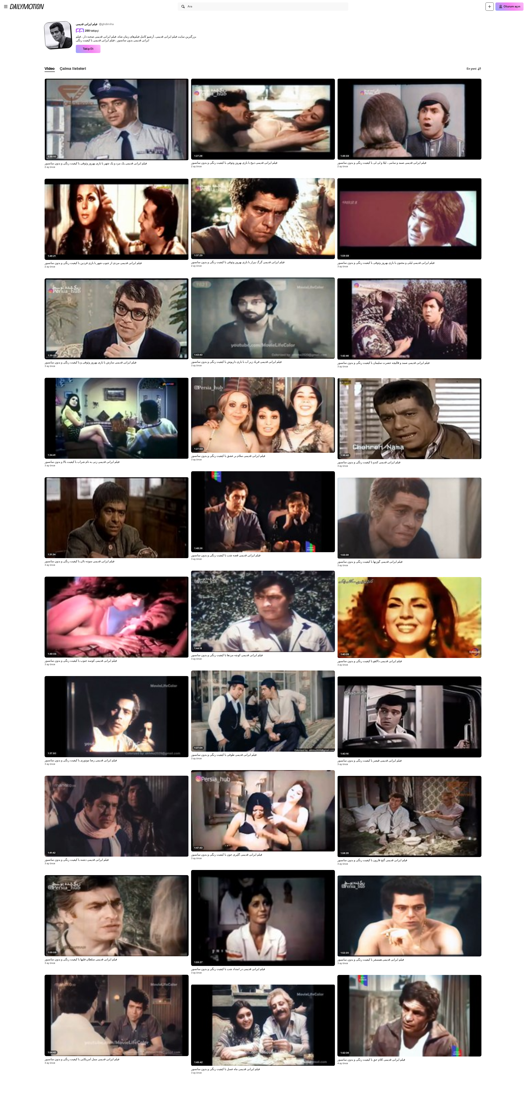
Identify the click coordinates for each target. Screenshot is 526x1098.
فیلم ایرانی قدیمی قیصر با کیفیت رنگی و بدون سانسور (369, 760)
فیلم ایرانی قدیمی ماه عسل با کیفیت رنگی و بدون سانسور (225, 1069)
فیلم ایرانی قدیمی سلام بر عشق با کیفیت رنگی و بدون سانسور (228, 456)
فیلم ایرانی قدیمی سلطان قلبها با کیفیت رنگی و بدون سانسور (81, 959)
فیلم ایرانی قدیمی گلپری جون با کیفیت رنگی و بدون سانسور (226, 854)
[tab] (50, 68)
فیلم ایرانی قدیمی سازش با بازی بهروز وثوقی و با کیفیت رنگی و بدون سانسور (90, 362)
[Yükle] (490, 6)
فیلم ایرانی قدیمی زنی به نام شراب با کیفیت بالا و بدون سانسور (82, 462)
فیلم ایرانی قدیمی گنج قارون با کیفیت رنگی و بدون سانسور (372, 860)
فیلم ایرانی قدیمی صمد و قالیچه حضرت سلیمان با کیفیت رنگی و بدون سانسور (383, 363)
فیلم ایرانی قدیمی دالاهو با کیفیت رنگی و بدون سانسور (369, 661)
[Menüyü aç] (5, 6)
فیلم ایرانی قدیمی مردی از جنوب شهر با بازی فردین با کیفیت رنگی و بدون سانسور (93, 263)
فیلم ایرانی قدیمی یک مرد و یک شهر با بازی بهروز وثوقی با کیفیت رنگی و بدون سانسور (96, 163)
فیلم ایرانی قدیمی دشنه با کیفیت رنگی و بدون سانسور (77, 860)
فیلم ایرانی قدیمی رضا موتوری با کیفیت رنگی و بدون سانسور (81, 760)
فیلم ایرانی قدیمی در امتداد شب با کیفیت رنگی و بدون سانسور (228, 969)
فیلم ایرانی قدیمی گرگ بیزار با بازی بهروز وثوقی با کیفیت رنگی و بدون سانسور (238, 262)
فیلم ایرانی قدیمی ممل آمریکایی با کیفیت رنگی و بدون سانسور (82, 1059)
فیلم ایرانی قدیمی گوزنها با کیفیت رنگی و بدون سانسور (370, 561)
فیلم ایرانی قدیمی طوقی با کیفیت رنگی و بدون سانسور (224, 755)
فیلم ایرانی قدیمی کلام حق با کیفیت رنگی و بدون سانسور (371, 1059)
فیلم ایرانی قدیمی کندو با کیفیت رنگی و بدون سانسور (368, 462)
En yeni (471, 69)
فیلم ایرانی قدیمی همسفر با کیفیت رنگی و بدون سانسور (370, 959)
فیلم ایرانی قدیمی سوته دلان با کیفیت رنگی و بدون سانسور (79, 561)
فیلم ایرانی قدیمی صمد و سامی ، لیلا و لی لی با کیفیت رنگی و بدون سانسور (381, 163)
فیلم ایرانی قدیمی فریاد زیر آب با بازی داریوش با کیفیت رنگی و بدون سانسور (236, 362)
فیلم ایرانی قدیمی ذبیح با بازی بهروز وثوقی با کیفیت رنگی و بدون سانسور (234, 163)
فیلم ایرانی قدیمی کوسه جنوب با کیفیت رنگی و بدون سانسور (81, 660)
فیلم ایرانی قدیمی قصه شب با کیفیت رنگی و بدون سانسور (226, 555)
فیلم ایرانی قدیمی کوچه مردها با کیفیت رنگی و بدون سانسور (227, 655)
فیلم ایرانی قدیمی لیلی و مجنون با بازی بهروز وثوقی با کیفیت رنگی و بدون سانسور (386, 263)
